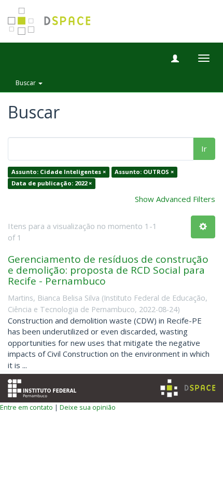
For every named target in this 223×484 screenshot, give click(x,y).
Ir (204, 148)
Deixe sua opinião (88, 407)
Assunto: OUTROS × (144, 172)
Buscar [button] (26, 82)
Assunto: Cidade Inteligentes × (58, 172)
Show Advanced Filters (175, 199)
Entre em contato (26, 407)
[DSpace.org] (187, 388)
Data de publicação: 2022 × (51, 183)
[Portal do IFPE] (42, 387)
